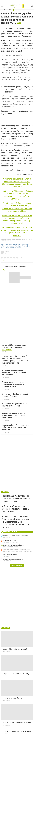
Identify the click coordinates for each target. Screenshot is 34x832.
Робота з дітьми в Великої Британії (17, 723)
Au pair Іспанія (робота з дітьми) (16, 673)
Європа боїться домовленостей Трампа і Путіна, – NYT (14, 404)
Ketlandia (7, 251)
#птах (2, 247)
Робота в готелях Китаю (12, 698)
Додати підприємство (17, 565)
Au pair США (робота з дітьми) (15, 649)
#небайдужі (18, 246)
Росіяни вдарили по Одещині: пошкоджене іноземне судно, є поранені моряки (14, 384)
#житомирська (25, 244)
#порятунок (9, 244)
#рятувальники (10, 246)
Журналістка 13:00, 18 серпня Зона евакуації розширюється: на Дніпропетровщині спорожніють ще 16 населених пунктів (16, 359)
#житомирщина (16, 244)
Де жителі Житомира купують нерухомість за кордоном (14, 346)
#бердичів (13, 247)
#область (3, 246)
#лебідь (3, 244)
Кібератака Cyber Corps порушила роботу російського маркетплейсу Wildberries (15, 427)
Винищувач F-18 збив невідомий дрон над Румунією (15, 395)
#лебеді (19, 247)
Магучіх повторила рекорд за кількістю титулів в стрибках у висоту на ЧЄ (14, 415)
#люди (23, 246)
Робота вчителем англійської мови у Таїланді (17, 732)
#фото (28, 246)
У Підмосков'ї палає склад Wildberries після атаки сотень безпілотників (14, 372)
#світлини (7, 247)
